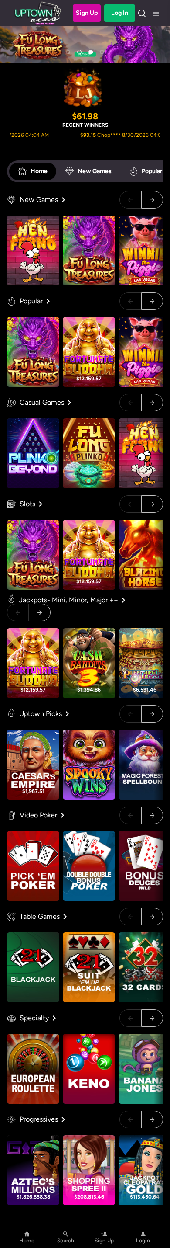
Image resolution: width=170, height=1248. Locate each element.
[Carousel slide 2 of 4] (79, 52)
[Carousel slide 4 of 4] (102, 52)
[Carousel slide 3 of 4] (90, 52)
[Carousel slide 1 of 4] (68, 52)
